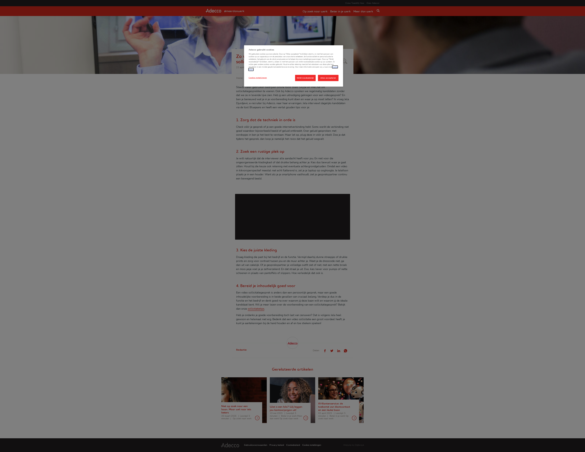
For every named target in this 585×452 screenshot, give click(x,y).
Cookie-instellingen (258, 78)
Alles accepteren (328, 78)
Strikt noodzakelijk (305, 78)
